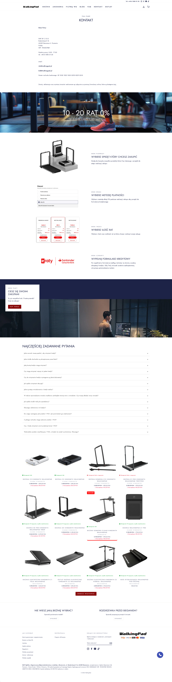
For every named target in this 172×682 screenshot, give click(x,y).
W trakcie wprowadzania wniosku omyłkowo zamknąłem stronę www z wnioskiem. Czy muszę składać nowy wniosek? (61, 396)
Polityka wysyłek (26, 658)
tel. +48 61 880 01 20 (46, 55)
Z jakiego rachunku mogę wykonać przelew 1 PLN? (40, 420)
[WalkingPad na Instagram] (88, 649)
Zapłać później (26, 646)
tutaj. (114, 84)
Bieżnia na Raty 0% (27, 640)
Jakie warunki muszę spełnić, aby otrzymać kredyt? (40, 353)
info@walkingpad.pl (45, 66)
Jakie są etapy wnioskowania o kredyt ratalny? (38, 389)
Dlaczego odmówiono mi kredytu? (35, 408)
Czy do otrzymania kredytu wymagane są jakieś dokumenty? (43, 377)
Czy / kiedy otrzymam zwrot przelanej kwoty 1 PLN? (40, 426)
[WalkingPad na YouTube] (95, 649)
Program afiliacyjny (60, 637)
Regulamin (25, 649)
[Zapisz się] (111, 643)
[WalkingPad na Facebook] (91, 649)
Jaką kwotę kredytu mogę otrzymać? (35, 365)
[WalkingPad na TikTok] (98, 649)
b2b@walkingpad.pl (45, 71)
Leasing (24, 643)
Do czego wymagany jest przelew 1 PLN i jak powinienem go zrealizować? (48, 414)
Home (83, 16)
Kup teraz (14, 307)
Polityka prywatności (27, 652)
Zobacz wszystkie (86, 594)
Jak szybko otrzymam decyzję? (33, 383)
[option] (86, 112)
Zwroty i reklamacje (27, 655)
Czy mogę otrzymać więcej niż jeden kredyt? (38, 371)
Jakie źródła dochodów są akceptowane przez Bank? (40, 359)
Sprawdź (53, 618)
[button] (160, 655)
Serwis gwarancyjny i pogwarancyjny (32, 637)
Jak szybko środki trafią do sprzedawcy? (36, 402)
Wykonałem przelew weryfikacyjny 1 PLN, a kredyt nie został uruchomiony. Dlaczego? (51, 432)
